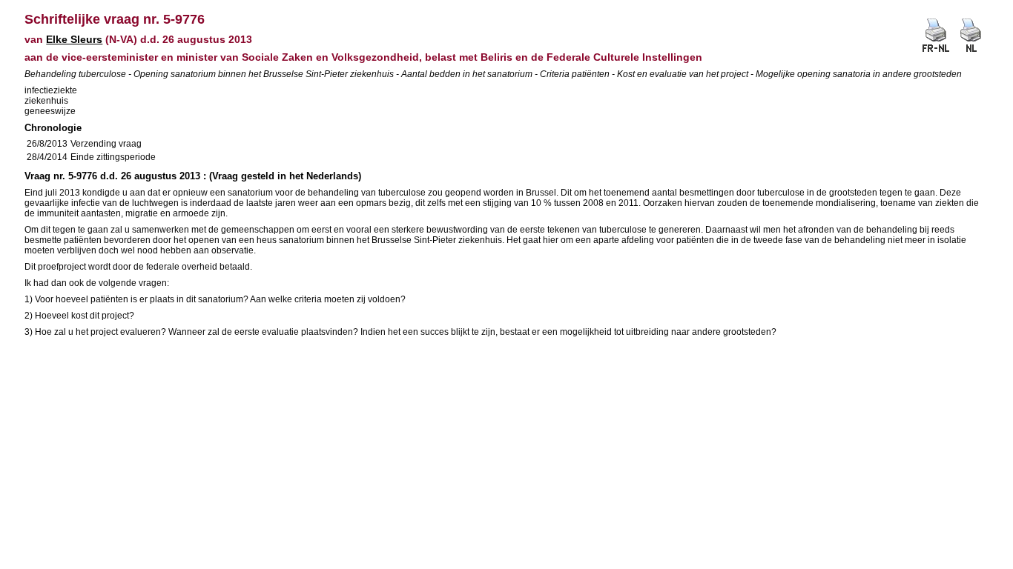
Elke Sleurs (74, 39)
